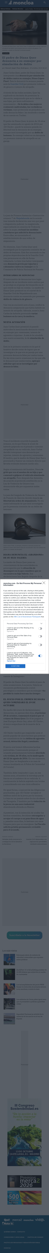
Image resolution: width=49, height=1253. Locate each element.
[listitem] (24, 623)
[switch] (40, 628)
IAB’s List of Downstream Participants (27, 617)
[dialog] (24, 626)
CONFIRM (15, 666)
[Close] (44, 583)
